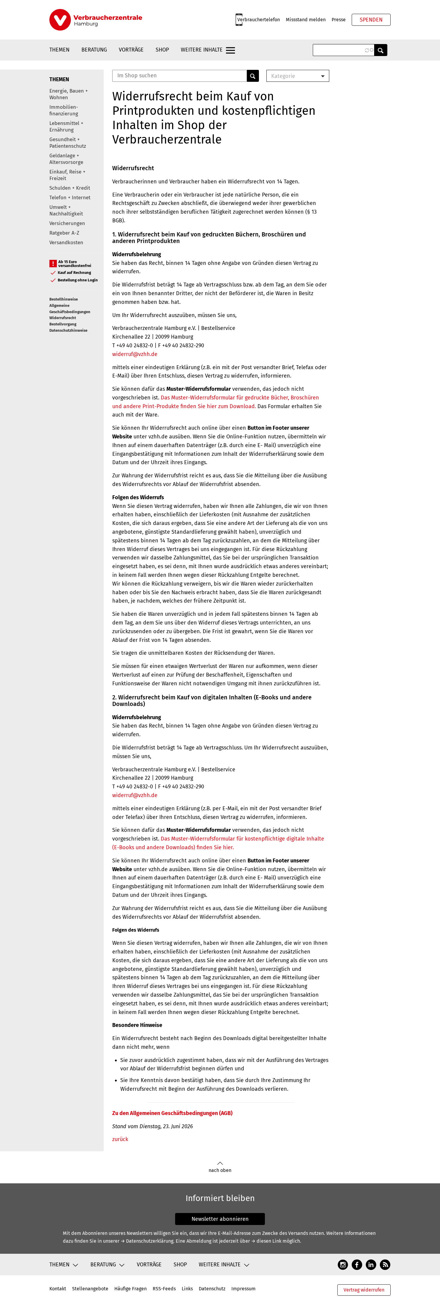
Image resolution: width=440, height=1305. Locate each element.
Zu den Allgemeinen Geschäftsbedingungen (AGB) (172, 1113)
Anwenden (380, 50)
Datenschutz (212, 1289)
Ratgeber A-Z (64, 233)
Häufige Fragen (130, 1289)
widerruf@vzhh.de (134, 354)
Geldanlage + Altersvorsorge (66, 159)
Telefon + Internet (69, 197)
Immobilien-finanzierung (63, 110)
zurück (120, 1139)
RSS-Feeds (164, 1289)
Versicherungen (67, 223)
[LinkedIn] (371, 1264)
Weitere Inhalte (202, 49)
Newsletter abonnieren (220, 1219)
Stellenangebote (90, 1289)
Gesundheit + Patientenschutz (67, 142)
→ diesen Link (266, 1241)
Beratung (94, 49)
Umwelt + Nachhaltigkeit (66, 210)
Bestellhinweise (63, 299)
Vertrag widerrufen (364, 1290)
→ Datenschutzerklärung (147, 1241)
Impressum (243, 1289)
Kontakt (57, 1289)
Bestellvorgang (62, 324)
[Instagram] (342, 1264)
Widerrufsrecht (62, 318)
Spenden (371, 19)
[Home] (95, 20)
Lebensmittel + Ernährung (66, 126)
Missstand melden (306, 19)
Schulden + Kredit (69, 188)
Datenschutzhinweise (68, 330)
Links (187, 1289)
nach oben (220, 1170)
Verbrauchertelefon (258, 19)
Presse (339, 19)
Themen (59, 49)
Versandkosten (66, 242)
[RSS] (385, 1264)
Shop (162, 49)
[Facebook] (356, 1264)
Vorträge (131, 49)
